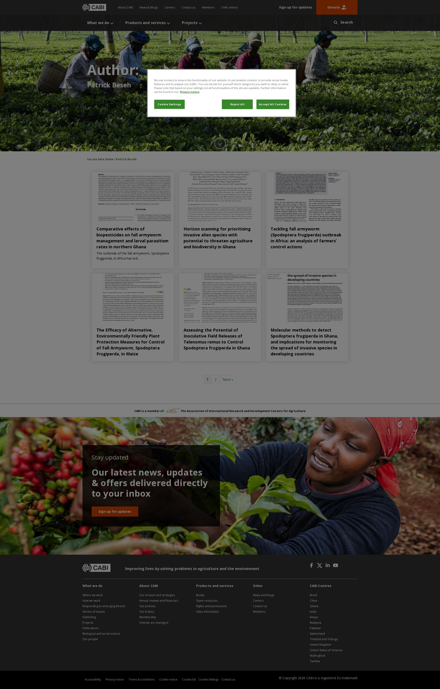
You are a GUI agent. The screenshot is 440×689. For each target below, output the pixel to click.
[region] (221, 93)
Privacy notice (189, 92)
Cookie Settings (169, 104)
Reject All (237, 104)
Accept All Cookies (273, 104)
